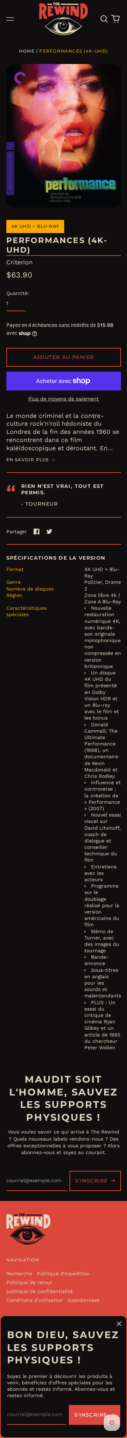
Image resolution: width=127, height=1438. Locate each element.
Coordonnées (83, 1300)
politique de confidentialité (39, 1291)
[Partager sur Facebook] (37, 531)
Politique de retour (29, 1282)
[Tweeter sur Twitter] (49, 531)
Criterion (19, 262)
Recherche (19, 1273)
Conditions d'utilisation (34, 1300)
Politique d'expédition (63, 1273)
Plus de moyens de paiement (63, 399)
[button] (104, 19)
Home (27, 51)
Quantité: (17, 293)
